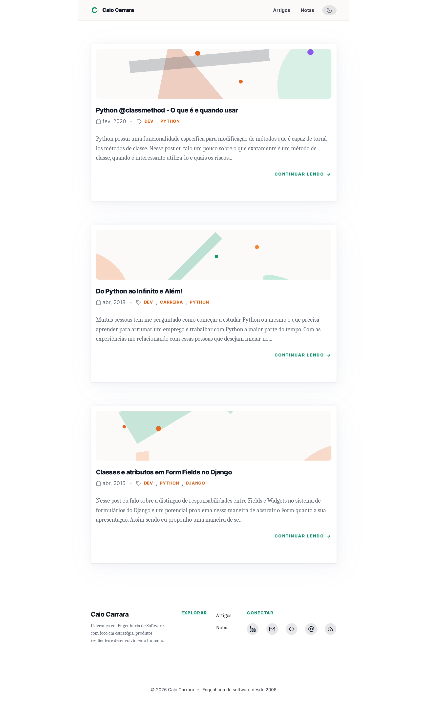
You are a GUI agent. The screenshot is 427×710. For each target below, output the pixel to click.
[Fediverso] (311, 629)
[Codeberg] (292, 629)
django (195, 483)
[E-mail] (272, 629)
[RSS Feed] (330, 629)
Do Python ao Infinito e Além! (139, 291)
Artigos (281, 10)
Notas (307, 10)
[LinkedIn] (252, 629)
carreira (171, 302)
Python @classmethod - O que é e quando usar (167, 110)
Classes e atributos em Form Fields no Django (164, 472)
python (170, 121)
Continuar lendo (303, 174)
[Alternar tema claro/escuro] (329, 10)
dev (149, 121)
